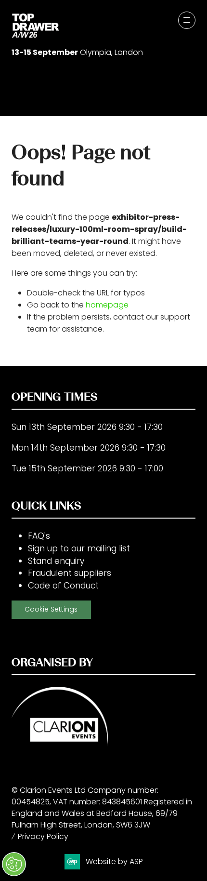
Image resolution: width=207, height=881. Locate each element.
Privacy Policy (43, 836)
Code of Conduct (63, 585)
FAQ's (39, 536)
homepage (107, 304)
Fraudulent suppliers (69, 573)
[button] (186, 20)
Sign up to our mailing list (79, 548)
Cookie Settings (51, 609)
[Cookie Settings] (14, 864)
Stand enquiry (56, 561)
